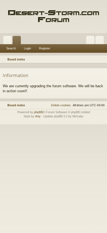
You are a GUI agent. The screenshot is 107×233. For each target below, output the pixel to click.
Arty (38, 116)
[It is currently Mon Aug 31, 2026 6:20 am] (95, 59)
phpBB (38, 112)
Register (44, 48)
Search (11, 48)
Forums (18, 41)
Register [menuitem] (101, 41)
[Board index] (53, 16)
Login (27, 48)
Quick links (8, 41)
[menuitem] (102, 59)
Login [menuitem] (91, 41)
